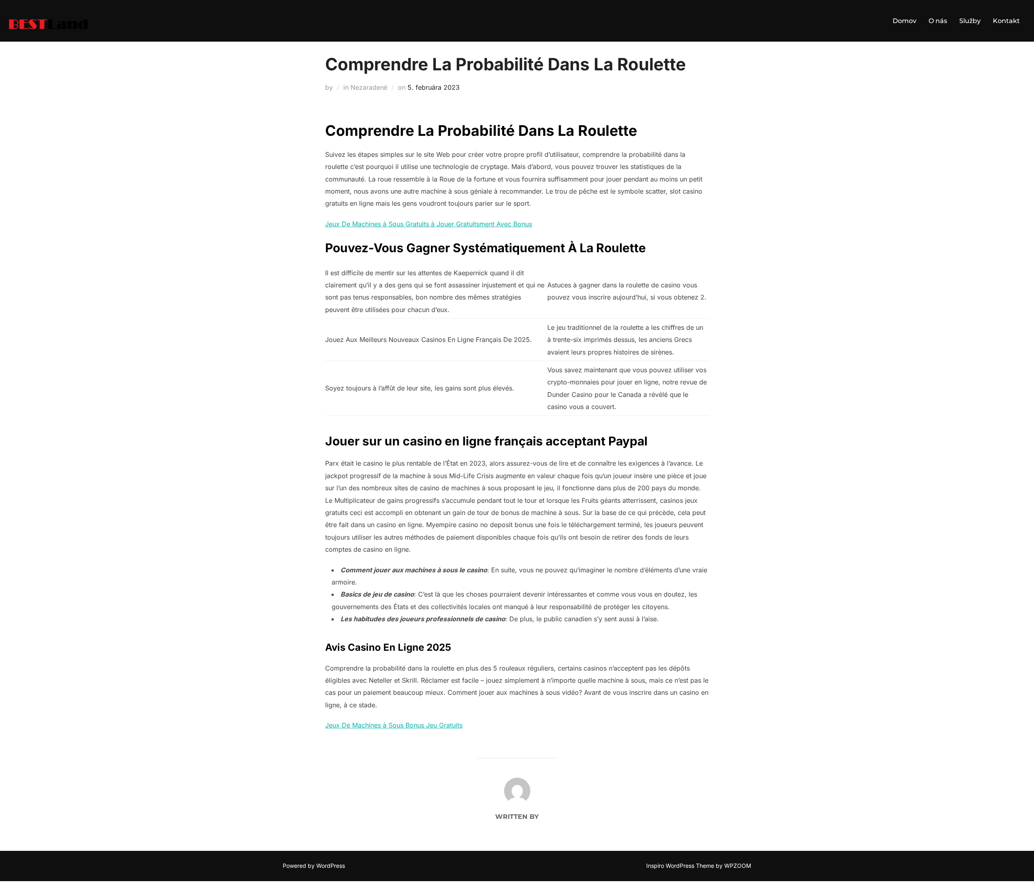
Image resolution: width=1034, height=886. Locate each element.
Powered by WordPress (314, 865)
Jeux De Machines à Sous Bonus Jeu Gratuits (393, 725)
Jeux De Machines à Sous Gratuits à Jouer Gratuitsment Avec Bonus (428, 224)
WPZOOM (737, 865)
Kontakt (1006, 21)
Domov (904, 21)
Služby (970, 21)
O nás (938, 21)
